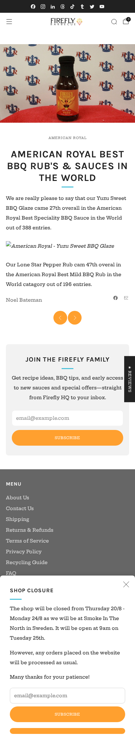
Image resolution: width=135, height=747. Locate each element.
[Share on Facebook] (116, 298)
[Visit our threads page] (63, 6)
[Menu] (9, 21)
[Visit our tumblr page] (82, 6)
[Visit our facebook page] (33, 6)
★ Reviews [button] (129, 379)
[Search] (114, 21)
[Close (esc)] (126, 584)
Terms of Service (27, 541)
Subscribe (67, 714)
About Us (17, 498)
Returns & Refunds (29, 530)
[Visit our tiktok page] (72, 6)
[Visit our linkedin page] (53, 6)
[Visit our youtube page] (102, 6)
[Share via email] (126, 298)
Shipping (17, 519)
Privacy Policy (24, 552)
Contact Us (20, 508)
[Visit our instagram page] (43, 6)
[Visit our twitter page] (92, 6)
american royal (67, 138)
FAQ (11, 573)
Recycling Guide (27, 562)
